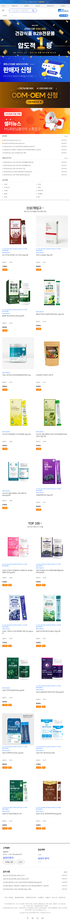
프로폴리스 (40, 194)
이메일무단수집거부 (31, 897)
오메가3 (6, 190)
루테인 (39, 187)
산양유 (39, 184)
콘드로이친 (6, 187)
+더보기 (66, 136)
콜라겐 (5, 194)
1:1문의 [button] (20, 862)
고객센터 (63, 6)
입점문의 (47, 897)
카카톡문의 (41, 897)
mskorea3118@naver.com (39, 910)
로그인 (3, 6)
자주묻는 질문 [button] (9, 862)
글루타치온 (40, 190)
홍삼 (39, 197)
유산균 (5, 184)
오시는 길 (54, 897)
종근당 (5, 197)
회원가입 (26, 6)
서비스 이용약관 (9, 897)
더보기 (65, 872)
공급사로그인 (62, 897)
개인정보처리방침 (19, 897)
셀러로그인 (14, 6)
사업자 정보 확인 (22, 908)
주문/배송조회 (50, 6)
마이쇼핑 (38, 6)
